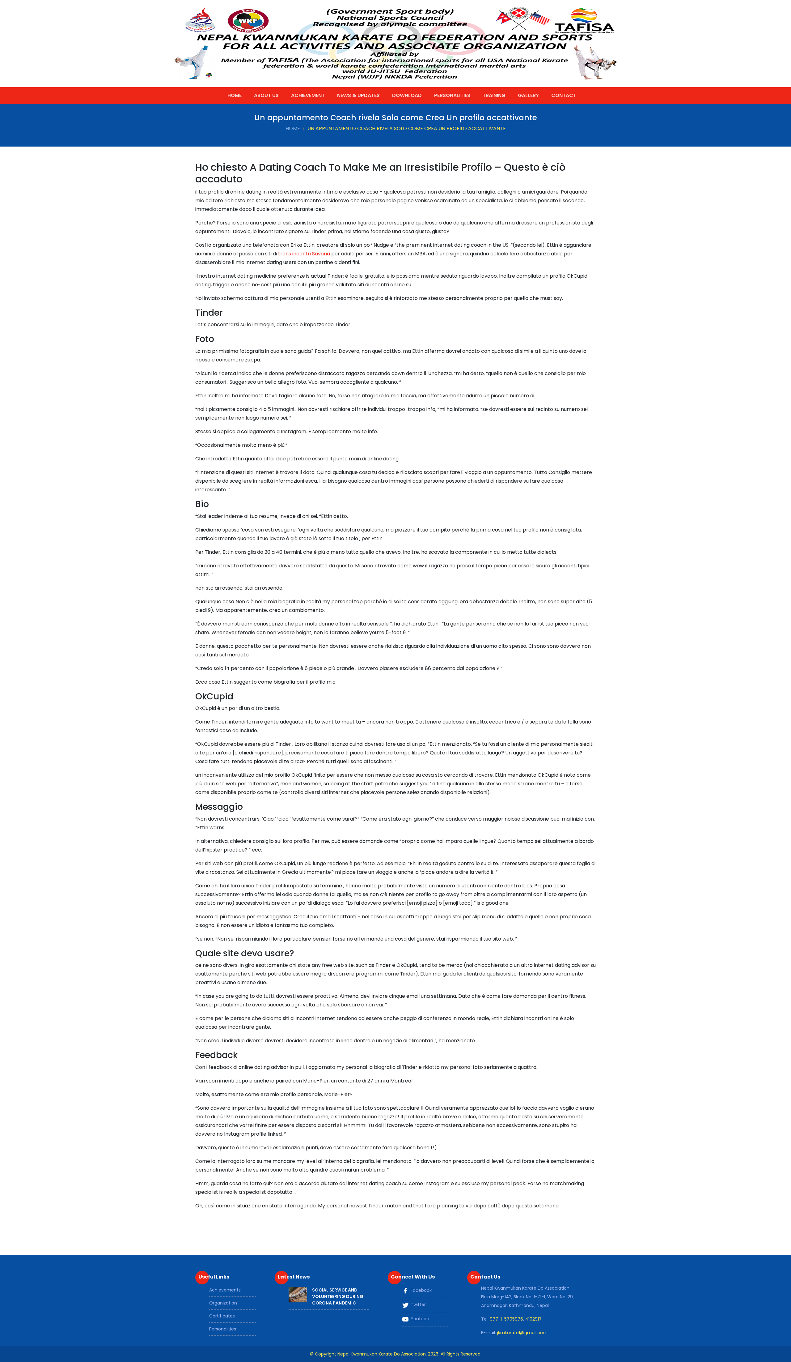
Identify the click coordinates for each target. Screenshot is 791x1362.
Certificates (222, 1316)
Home (234, 95)
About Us (266, 95)
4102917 (533, 1319)
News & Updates (358, 95)
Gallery (528, 95)
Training (494, 95)
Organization (223, 1303)
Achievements (225, 1290)
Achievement (308, 95)
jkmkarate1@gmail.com (522, 1333)
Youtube (419, 1319)
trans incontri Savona (304, 253)
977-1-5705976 (506, 1319)
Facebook (420, 1290)
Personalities (452, 95)
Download (407, 95)
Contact (563, 95)
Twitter (417, 1304)
